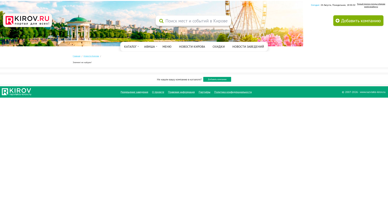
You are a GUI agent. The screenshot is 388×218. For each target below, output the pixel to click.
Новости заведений (248, 47)
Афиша (149, 47)
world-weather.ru (371, 7)
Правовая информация (181, 92)
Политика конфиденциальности (233, 92)
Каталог (130, 47)
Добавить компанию (217, 79)
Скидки (219, 47)
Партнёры (204, 92)
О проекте (158, 92)
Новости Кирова (192, 47)
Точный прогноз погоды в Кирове (371, 4)
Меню (166, 47)
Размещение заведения (134, 92)
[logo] (28, 20)
